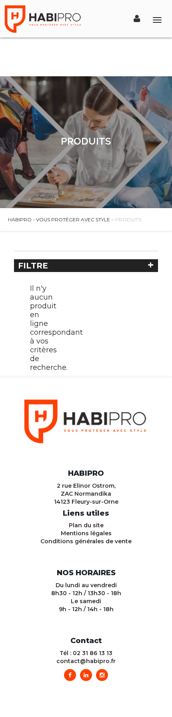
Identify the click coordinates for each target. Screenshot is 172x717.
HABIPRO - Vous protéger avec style (59, 219)
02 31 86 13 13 (92, 653)
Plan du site (86, 525)
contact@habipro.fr (86, 661)
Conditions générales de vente (86, 541)
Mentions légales (86, 533)
